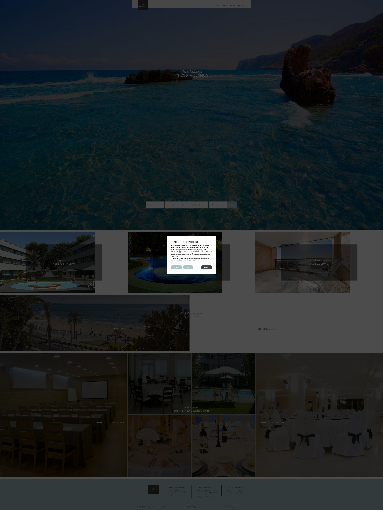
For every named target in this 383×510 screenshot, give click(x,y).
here (179, 258)
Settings (206, 267)
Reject (188, 267)
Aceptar (176, 267)
